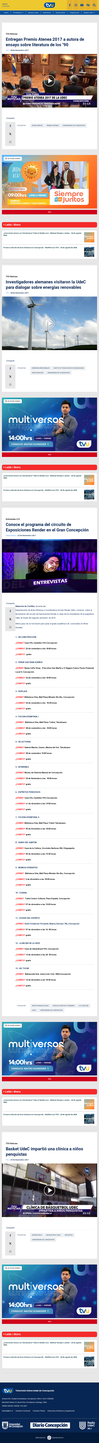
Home (6, 13)
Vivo (49, 212)
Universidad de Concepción (74, 125)
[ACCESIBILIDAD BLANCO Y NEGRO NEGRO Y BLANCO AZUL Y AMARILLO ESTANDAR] (88, 5)
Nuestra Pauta (60, 13)
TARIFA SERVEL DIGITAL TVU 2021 (14, 1406)
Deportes (69, 1235)
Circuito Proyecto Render (64, 1006)
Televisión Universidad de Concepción (34, 1390)
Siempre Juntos (33, 13)
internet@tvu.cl (7, 1411)
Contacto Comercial (22, 1411)
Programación (74, 13)
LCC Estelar (83, 1006)
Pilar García (37, 125)
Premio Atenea (53, 125)
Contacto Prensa (39, 1411)
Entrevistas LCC (13, 519)
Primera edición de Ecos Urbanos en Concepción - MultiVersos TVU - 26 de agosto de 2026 (40, 248)
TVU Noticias (17, 13)
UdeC (34, 1010)
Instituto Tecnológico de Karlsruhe (69, 368)
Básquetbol (37, 1235)
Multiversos (47, 13)
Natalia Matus (11, 535)
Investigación (37, 373)
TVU (7, 50)
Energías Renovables (41, 368)
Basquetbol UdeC (53, 1235)
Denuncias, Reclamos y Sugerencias (61, 1411)
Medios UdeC (88, 13)
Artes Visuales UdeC (40, 1006)
